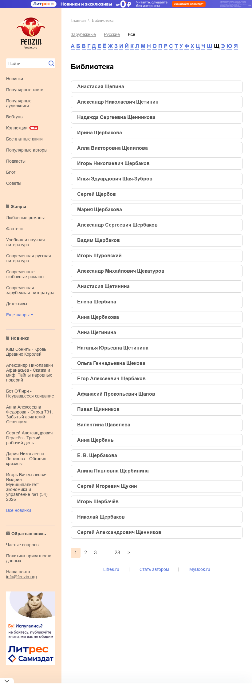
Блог (10, 172)
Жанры (18, 206)
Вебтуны (14, 116)
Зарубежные (83, 34)
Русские (112, 34)
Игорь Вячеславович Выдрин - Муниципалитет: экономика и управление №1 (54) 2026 (27, 487)
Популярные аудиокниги (19, 103)
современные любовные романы (25, 274)
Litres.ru (111, 569)
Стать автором (154, 569)
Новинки (14, 78)
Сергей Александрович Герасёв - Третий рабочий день (29, 437)
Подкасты (16, 161)
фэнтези (14, 228)
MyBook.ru (199, 569)
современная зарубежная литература (30, 290)
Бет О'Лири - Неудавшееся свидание (30, 393)
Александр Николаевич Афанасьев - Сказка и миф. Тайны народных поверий (29, 372)
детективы (16, 303)
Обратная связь (28, 533)
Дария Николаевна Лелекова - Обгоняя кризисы (26, 458)
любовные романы (25, 217)
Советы (13, 183)
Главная (78, 20)
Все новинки (18, 510)
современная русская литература (28, 258)
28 (117, 552)
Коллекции (17, 127)
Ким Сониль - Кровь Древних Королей (26, 352)
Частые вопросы (22, 544)
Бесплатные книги (24, 138)
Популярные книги (25, 89)
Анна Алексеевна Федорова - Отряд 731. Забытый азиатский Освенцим (29, 414)
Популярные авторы (26, 150)
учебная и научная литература (25, 242)
